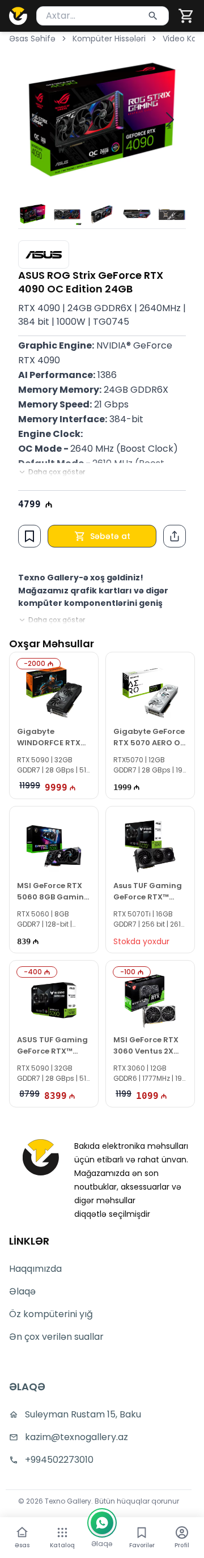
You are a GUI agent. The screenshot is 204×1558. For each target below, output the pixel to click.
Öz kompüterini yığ (51, 1314)
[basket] (186, 16)
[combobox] (102, 16)
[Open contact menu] (102, 1523)
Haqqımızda (35, 1268)
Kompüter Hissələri (109, 38)
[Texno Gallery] (18, 16)
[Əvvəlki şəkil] (34, 119)
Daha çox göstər (56, 472)
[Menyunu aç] (62, 1532)
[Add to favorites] (29, 536)
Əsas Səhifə (32, 38)
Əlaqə (22, 1291)
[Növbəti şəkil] (170, 119)
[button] (186, 15)
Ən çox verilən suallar (56, 1336)
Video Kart (183, 38)
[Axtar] (153, 16)
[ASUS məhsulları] (43, 254)
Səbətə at (110, 536)
